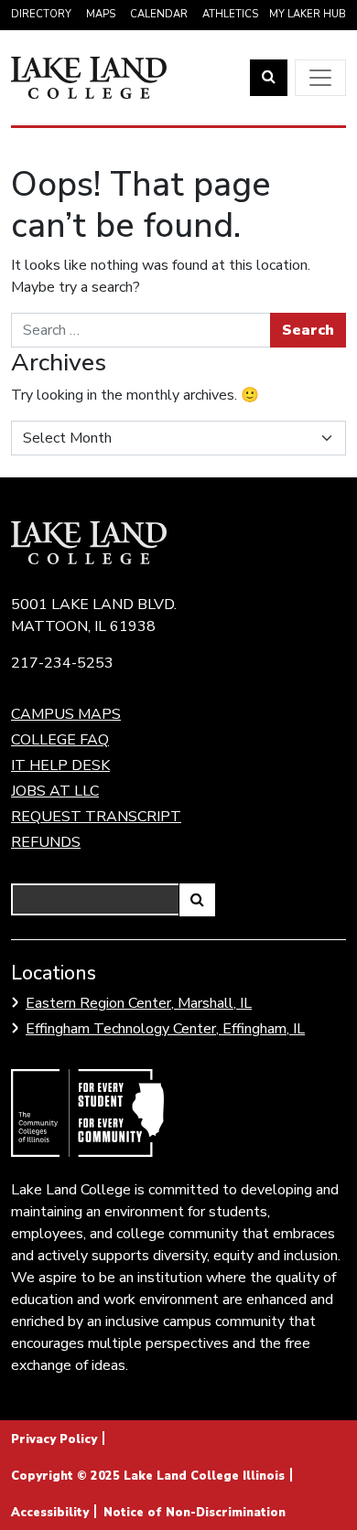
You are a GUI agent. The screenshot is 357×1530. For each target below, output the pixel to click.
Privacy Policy (54, 1439)
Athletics (230, 14)
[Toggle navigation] (320, 77)
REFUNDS (46, 842)
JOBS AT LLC (55, 791)
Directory (41, 14)
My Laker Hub (307, 14)
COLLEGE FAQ (60, 740)
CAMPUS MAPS (66, 714)
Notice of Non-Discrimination (194, 1512)
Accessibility (50, 1512)
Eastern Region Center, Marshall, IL (139, 1003)
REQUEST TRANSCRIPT (96, 817)
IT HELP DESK (60, 765)
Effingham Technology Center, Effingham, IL (165, 1029)
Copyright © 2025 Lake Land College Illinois (148, 1476)
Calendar (159, 14)
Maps (100, 14)
